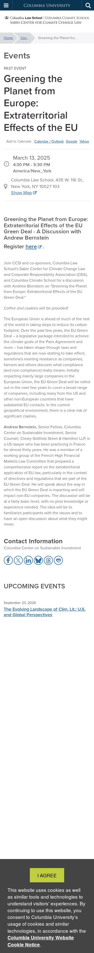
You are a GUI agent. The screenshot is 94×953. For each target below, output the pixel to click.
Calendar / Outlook (49, 141)
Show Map (21, 192)
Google (71, 141)
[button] (6, 5)
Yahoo (84, 141)
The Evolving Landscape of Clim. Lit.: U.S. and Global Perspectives (44, 612)
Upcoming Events (28, 38)
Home (8, 38)
